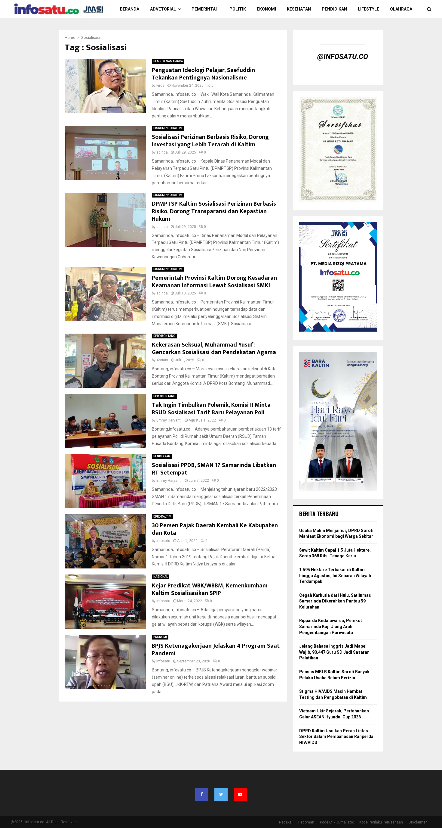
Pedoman (306, 822)
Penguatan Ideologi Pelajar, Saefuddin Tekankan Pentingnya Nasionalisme (203, 74)
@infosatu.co (342, 56)
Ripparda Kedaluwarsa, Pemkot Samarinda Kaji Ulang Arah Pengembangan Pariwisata (330, 626)
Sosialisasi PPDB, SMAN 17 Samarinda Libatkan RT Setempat (214, 469)
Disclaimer (418, 822)
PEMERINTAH (205, 9)
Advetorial (163, 9)
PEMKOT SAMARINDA (168, 61)
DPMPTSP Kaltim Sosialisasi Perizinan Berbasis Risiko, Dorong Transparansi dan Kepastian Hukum (214, 211)
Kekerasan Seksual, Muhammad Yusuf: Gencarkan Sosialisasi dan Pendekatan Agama (214, 348)
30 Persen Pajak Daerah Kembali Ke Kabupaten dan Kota (215, 529)
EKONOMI (266, 9)
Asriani (162, 360)
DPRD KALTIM (162, 516)
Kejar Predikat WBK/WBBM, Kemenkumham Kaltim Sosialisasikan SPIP (210, 589)
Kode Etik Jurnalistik (337, 822)
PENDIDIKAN (334, 9)
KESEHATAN (299, 9)
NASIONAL (160, 576)
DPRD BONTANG (164, 336)
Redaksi (286, 822)
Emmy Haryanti (169, 420)
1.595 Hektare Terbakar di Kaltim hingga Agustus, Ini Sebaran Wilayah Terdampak (335, 575)
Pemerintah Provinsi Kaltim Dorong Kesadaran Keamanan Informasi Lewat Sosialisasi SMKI (214, 282)
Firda (160, 85)
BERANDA (129, 9)
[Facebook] (201, 794)
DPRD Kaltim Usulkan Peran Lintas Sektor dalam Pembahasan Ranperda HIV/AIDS (336, 736)
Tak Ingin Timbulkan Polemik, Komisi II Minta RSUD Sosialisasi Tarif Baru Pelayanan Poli (211, 409)
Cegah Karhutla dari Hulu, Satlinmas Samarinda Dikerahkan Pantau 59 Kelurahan (335, 601)
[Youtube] (240, 794)
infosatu (163, 541)
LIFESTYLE (368, 9)
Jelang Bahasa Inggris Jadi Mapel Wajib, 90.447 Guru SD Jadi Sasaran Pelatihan (334, 652)
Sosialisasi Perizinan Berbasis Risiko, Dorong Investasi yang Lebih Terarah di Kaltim (210, 141)
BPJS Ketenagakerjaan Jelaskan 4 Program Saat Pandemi (216, 649)
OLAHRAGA (401, 9)
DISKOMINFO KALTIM (168, 128)
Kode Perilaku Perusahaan (381, 822)
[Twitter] (221, 794)
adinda (162, 152)
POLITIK (237, 9)
